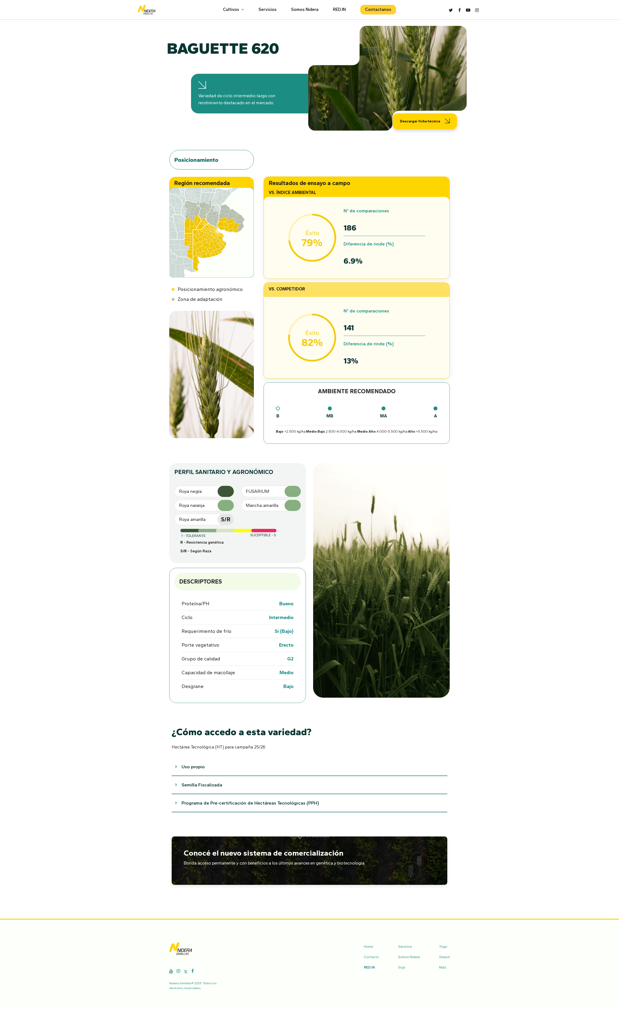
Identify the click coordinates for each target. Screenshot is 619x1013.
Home (368, 947)
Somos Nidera (409, 957)
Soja (401, 967)
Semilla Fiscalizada (202, 785)
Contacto (371, 957)
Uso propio (193, 766)
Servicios (405, 947)
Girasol (444, 957)
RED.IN (369, 967)
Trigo (443, 947)
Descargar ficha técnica (420, 121)
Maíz (442, 967)
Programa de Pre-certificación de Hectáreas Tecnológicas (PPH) (250, 803)
